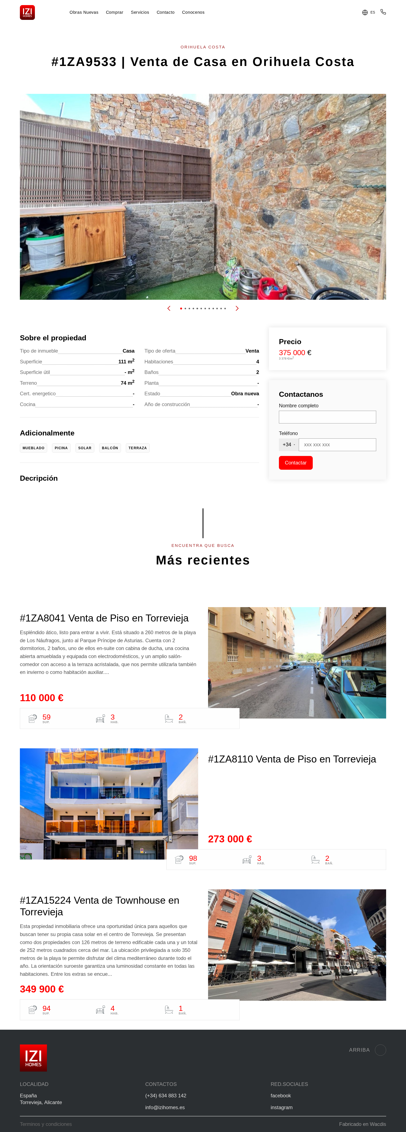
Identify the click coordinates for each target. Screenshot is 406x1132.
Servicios (140, 12)
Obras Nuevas (84, 12)
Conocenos (193, 12)
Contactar (296, 462)
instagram (282, 1107)
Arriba (359, 1050)
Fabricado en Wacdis (362, 1124)
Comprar (114, 12)
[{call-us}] (383, 13)
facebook (281, 1095)
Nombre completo (298, 405)
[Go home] (27, 12)
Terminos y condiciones (46, 1124)
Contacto (166, 12)
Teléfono (288, 433)
